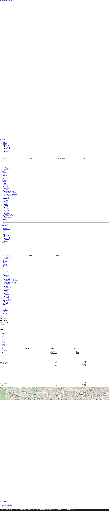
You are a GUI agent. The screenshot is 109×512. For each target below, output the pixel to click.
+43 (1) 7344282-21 (7, 139)
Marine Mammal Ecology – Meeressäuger (10, 192)
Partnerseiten (77, 352)
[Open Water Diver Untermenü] (9, 187)
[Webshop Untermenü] (5, 152)
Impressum (52, 350)
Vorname (1, 498)
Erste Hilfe (6, 216)
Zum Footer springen (10, 0)
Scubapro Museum (7, 145)
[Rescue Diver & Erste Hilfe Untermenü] (12, 215)
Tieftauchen (6, 209)
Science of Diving (5, 218)
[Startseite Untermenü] (5, 141)
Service (3, 171)
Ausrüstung (3, 340)
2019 (2, 333)
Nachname (1, 499)
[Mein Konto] (0, 317)
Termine (4, 181)
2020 (2, 332)
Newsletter (77, 353)
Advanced (4, 212)
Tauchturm (4, 183)
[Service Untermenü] (4, 171)
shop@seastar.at (2, 139)
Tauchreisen (5, 311)
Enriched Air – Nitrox (8, 201)
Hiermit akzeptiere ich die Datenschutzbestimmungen (8, 505)
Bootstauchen (7, 199)
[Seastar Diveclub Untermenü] (7, 225)
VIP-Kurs (6, 189)
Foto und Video (7, 288)
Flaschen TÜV (5, 261)
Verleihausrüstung (5, 169)
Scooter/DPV (7, 206)
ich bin (1, 501)
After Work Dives (5, 227)
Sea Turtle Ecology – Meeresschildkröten (10, 279)
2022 (2, 331)
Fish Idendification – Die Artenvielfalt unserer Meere (12, 194)
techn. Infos (3, 345)
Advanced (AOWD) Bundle (9, 214)
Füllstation (4, 172)
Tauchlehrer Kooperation (6, 221)
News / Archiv (5, 142)
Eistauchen (6, 200)
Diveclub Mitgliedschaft (6, 229)
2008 (2, 336)
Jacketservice (5, 174)
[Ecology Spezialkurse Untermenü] (10, 190)
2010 (2, 335)
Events (3, 341)
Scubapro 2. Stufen (7, 148)
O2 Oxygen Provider (8, 217)
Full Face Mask (7, 203)
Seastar (3, 342)
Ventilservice (5, 264)
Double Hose (7, 149)
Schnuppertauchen (4, 178)
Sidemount (6, 207)
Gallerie (4, 144)
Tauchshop (3, 167)
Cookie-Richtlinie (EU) (54, 353)
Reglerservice (5, 173)
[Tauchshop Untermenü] (5, 167)
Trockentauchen (7, 210)
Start (0, 318)
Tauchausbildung (4, 180)
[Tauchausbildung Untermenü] (7, 180)
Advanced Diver (7, 213)
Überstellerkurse (7, 188)
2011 (2, 334)
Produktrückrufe (5, 176)
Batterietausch (5, 175)
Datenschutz (52, 352)
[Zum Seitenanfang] (3, 358)
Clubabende (5, 228)
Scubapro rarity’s (7, 150)
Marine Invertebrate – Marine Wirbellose (10, 283)
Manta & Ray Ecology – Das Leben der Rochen (11, 282)
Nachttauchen (7, 204)
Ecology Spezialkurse (6, 190)
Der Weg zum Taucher (6, 186)
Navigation (6, 205)
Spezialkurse (5, 198)
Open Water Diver (5, 187)
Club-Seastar (5, 143)
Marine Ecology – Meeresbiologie (9, 191)
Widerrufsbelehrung (54, 351)
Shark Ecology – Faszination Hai (9, 195)
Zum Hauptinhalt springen (3, 0)
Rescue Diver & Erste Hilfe (7, 215)
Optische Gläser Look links (6, 322)
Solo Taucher (7, 208)
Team (76, 350)
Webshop (3, 152)
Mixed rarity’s (7, 151)
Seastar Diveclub (4, 225)
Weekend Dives (5, 226)
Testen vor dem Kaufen (6, 168)
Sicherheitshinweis (4, 344)
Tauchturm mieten (5, 184)
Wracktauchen (7, 211)
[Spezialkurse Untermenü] (8, 198)
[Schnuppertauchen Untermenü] (7, 178)
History (77, 351)
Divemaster (4, 219)
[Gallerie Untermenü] (6, 144)
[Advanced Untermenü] (7, 212)
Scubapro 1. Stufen (7, 147)
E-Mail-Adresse (2, 500)
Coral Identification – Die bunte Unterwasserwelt (11, 193)
